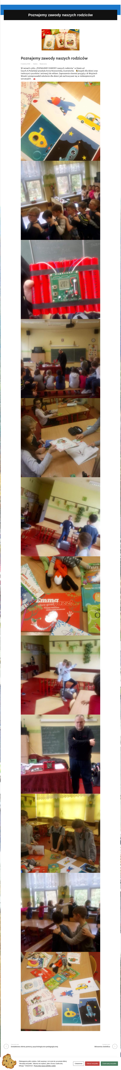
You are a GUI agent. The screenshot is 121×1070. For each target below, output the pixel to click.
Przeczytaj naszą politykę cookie (45, 1066)
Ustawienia (78, 1063)
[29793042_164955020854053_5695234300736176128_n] (60, 279)
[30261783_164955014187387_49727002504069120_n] (60, 991)
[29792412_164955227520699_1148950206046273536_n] (60, 200)
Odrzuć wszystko (92, 1063)
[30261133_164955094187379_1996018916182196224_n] (60, 833)
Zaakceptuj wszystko (109, 1063)
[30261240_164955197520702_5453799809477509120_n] (60, 912)
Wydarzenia (43, 64)
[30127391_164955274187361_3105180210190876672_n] (60, 516)
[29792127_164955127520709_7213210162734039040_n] (60, 121)
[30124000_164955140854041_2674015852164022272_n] (60, 437)
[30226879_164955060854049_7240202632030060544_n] (60, 754)
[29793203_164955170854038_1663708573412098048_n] (60, 358)
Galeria (35, 64)
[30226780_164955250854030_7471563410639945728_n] (60, 675)
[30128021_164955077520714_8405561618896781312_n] (60, 595)
